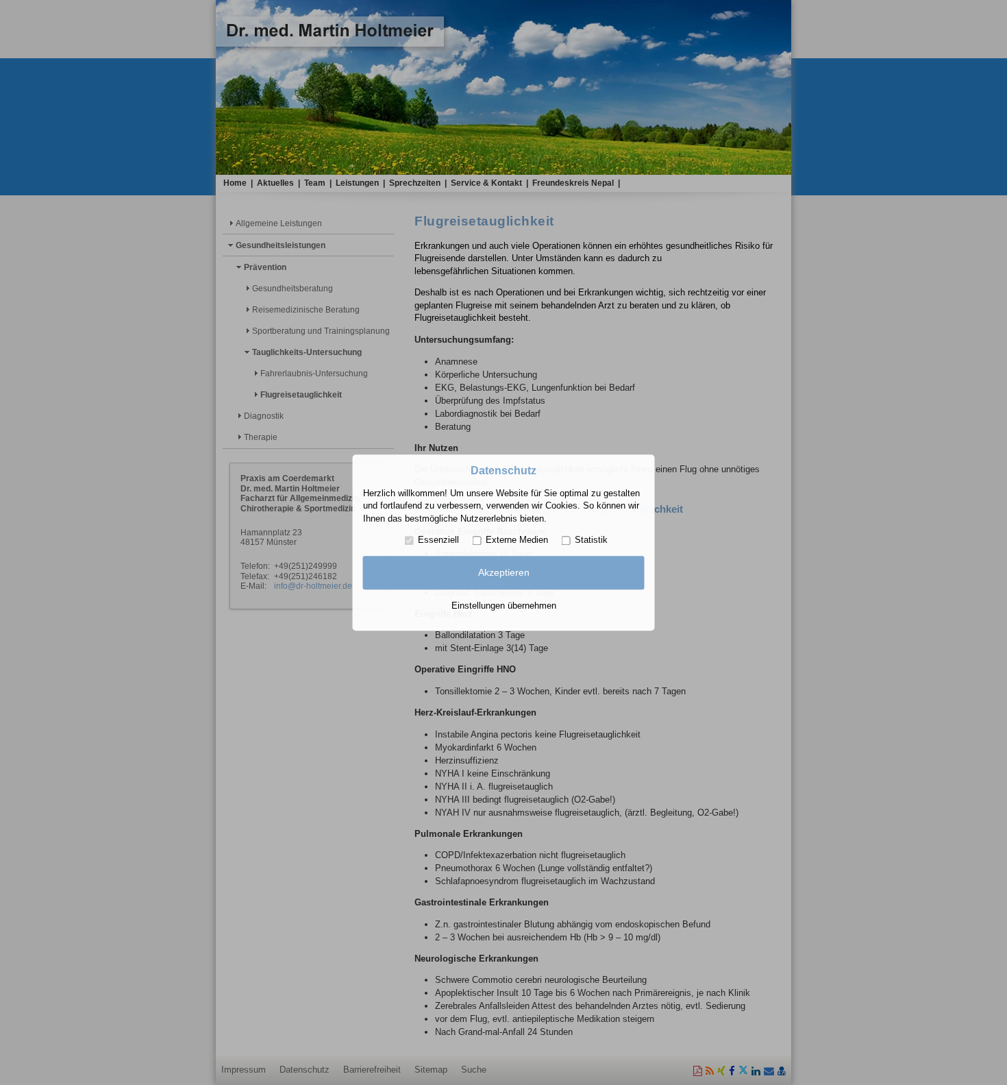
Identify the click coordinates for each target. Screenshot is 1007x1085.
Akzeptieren (504, 573)
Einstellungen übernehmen (503, 605)
